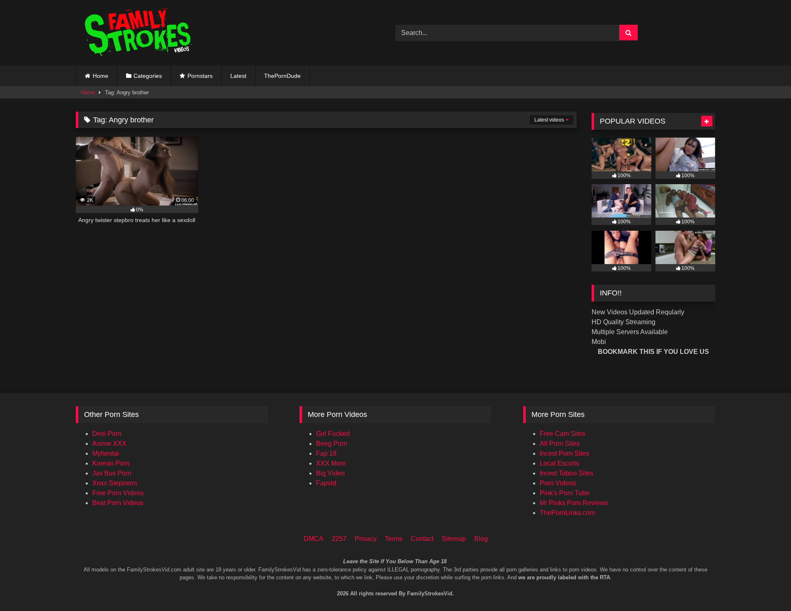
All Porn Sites (560, 443)
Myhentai (105, 453)
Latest (238, 76)
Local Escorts (559, 463)
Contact (422, 538)
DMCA (313, 538)
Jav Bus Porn (111, 473)
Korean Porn (110, 463)
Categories (147, 76)
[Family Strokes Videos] (140, 33)
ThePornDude (282, 76)
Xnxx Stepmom (114, 483)
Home (100, 76)
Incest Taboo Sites (566, 473)
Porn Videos (558, 483)
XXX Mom (331, 463)
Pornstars (200, 76)
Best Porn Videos (117, 502)
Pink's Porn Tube (565, 492)
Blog (481, 538)
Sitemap (454, 538)
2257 (339, 538)
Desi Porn (107, 433)
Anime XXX (109, 443)
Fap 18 (326, 453)
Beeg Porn (331, 443)
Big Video (330, 473)
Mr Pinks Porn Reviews (574, 502)
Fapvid (326, 483)
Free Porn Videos (118, 492)
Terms (394, 538)
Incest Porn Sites (564, 453)
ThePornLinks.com (567, 512)
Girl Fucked (333, 433)
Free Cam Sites (562, 433)
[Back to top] (774, 570)
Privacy (366, 538)
